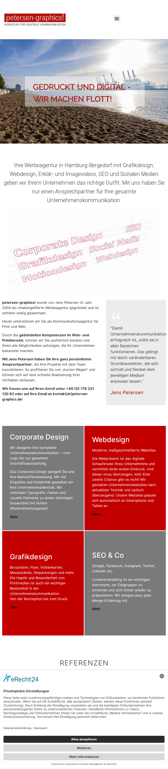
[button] (117, 18)
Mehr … (15, 517)
